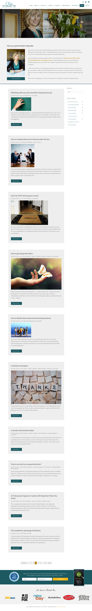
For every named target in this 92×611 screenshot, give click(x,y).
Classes (50, 5)
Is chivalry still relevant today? (22, 430)
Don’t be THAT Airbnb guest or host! (25, 196)
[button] (39, 5)
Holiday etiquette (42, 368)
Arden (14, 95)
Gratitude (38, 256)
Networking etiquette (28, 321)
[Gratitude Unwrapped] (36, 387)
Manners (49, 256)
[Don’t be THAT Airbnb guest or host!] (29, 212)
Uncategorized (26, 95)
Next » (49, 563)
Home (31, 5)
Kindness (44, 256)
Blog (82, 5)
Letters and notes (46, 501)
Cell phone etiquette (37, 467)
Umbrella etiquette (51, 433)
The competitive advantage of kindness (26, 530)
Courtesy (39, 142)
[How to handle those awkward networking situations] (21, 330)
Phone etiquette (15, 468)
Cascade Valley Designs (61, 606)
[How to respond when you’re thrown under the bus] (22, 155)
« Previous (24, 563)
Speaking (57, 5)
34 (45, 563)
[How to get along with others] (36, 274)
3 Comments (35, 198)
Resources (75, 5)
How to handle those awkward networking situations (31, 318)
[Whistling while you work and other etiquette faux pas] (21, 104)
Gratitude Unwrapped (19, 366)
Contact (87, 5)
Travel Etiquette (27, 198)
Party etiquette (37, 321)
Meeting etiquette (56, 467)
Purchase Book (66, 5)
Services (43, 5)
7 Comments (34, 95)
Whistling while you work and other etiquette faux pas (31, 93)
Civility (34, 142)
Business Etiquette (27, 142)
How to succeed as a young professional (26, 464)
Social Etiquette (42, 433)
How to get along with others (22, 253)
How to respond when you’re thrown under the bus (30, 139)
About (36, 5)
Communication (26, 256)
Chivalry (25, 433)
